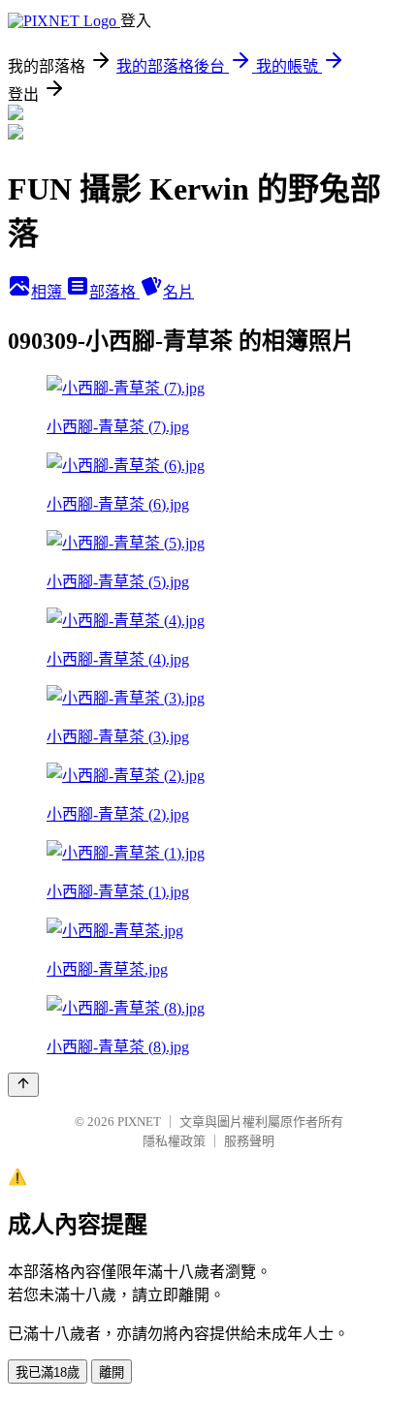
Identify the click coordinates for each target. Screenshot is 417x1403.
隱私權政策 (174, 1141)
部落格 (114, 292)
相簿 (48, 292)
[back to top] (23, 1085)
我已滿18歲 (48, 1372)
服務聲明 (249, 1141)
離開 (111, 1372)
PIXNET (139, 1121)
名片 (178, 292)
